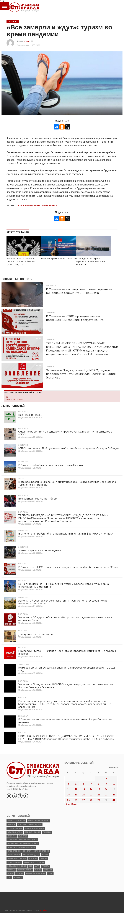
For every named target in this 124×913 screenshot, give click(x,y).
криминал (29, 862)
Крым (45, 205)
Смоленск (20, 821)
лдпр (10, 874)
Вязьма (18, 877)
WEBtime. (43, 910)
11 (68, 789)
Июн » (74, 804)
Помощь (47, 832)
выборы (23, 836)
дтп (37, 866)
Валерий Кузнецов (17, 859)
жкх (30, 866)
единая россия (32, 832)
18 (68, 794)
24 (114, 794)
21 (91, 794)
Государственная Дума (29, 825)
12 (76, 789)
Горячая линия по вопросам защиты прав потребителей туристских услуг (21, 261)
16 (106, 789)
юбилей (19, 874)
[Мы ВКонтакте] (14, 795)
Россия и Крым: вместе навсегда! (58, 258)
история (33, 859)
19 (76, 794)
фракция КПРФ (15, 832)
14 (91, 789)
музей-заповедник (35, 874)
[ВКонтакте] (56, 126)
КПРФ (10, 821)
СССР (50, 874)
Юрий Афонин (25, 870)
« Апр (67, 804)
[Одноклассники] (62, 126)
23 (106, 794)
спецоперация (15, 828)
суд (9, 877)
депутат (11, 870)
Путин (45, 855)
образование (14, 862)
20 (83, 794)
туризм (53, 205)
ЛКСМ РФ (12, 836)
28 (91, 800)
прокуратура (14, 855)
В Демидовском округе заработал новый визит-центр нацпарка (91, 261)
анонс (38, 870)
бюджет (48, 870)
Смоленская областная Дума (22, 840)
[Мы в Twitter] (9, 795)
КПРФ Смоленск (41, 851)
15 (98, 789)
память (45, 866)
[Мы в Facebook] (25, 795)
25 (68, 800)
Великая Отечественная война (23, 843)
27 (83, 800)
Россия (40, 862)
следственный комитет (19, 851)
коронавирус (33, 205)
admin (26, 41)
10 (114, 784)
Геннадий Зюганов (34, 828)
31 (114, 800)
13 (83, 789)
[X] (67, 126)
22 (98, 794)
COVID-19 (19, 205)
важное (11, 825)
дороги (43, 859)
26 (76, 800)
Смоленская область (38, 821)
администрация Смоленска (21, 847)
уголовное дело (31, 855)
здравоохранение (17, 866)
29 (98, 800)
